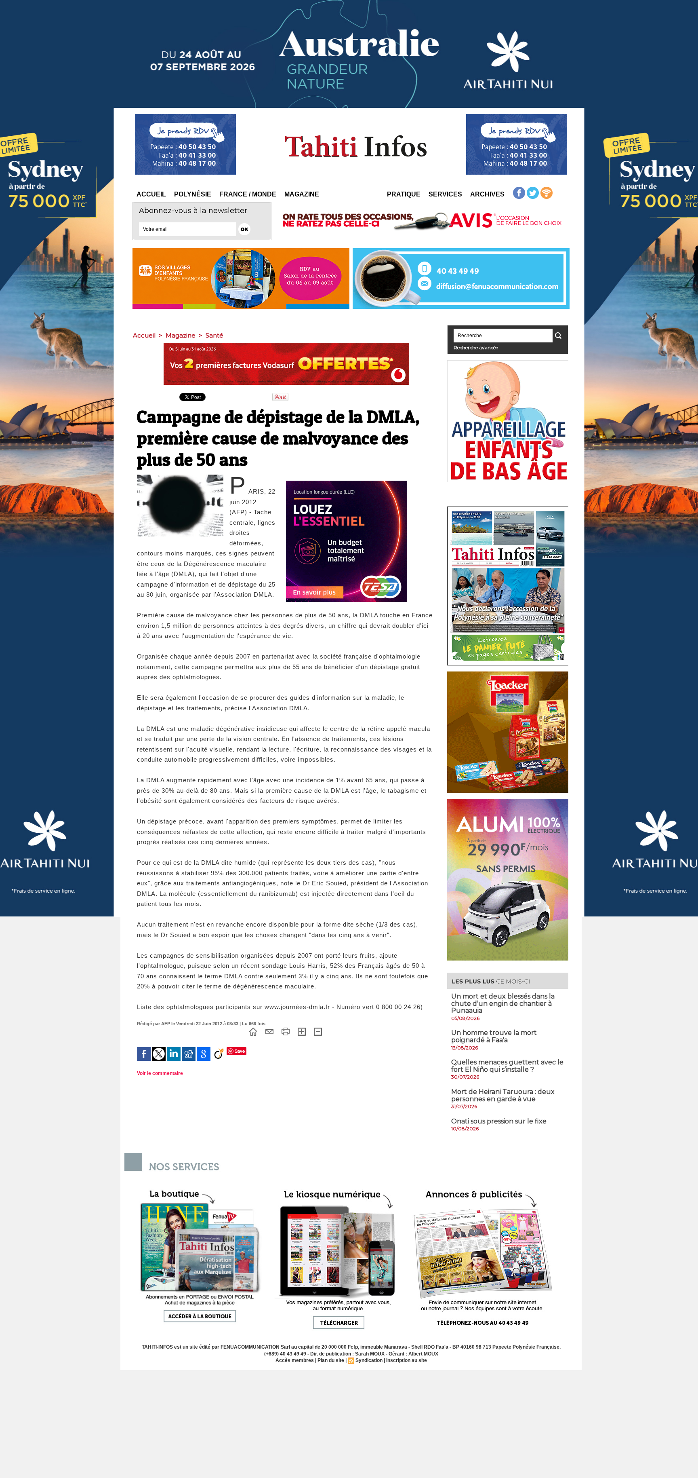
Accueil (151, 194)
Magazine (301, 194)
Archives (487, 194)
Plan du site (330, 1360)
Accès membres (294, 1360)
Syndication (369, 1360)
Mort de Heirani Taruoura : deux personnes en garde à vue (503, 1095)
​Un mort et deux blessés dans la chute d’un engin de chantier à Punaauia (503, 1003)
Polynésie (192, 194)
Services (445, 194)
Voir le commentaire (160, 1073)
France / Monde (247, 194)
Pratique (403, 194)
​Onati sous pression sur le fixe (499, 1121)
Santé (214, 335)
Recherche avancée (476, 347)
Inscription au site (406, 1360)
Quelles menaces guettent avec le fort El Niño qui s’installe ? (507, 1065)
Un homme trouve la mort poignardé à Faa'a (494, 1036)
